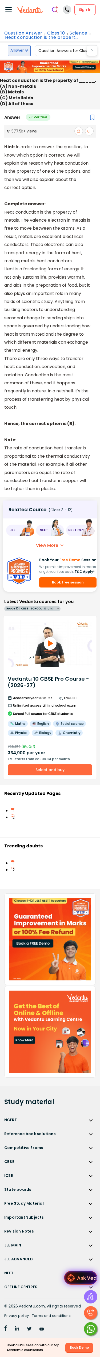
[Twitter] (29, 1329)
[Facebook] (5, 1329)
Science (78, 33)
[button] (20, 530)
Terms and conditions (51, 1315)
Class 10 (56, 33)
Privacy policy (16, 1315)
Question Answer (23, 33)
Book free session (68, 582)
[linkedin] (17, 1329)
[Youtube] (41, 1329)
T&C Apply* (85, 571)
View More (47, 545)
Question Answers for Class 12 (65, 50)
